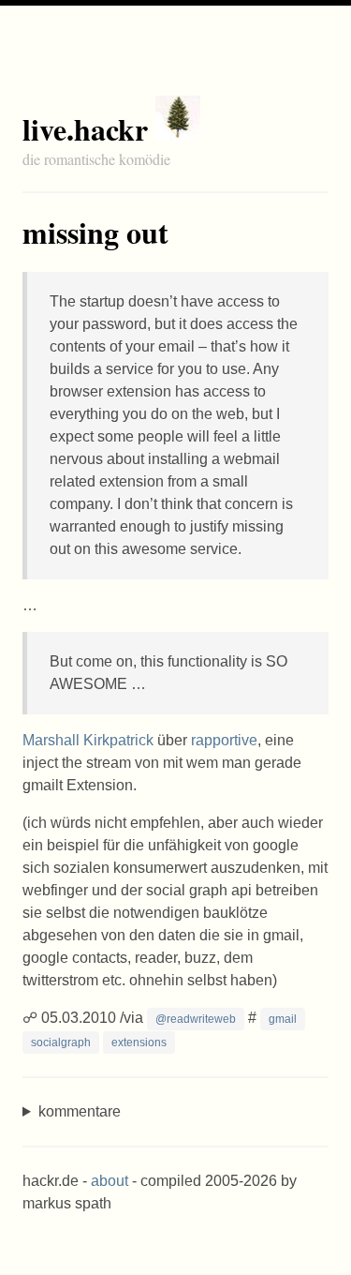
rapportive (224, 740)
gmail (283, 1019)
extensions (139, 1042)
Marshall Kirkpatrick (88, 740)
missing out (95, 232)
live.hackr (85, 129)
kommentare (79, 1111)
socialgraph (61, 1042)
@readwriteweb (195, 1019)
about (109, 1181)
